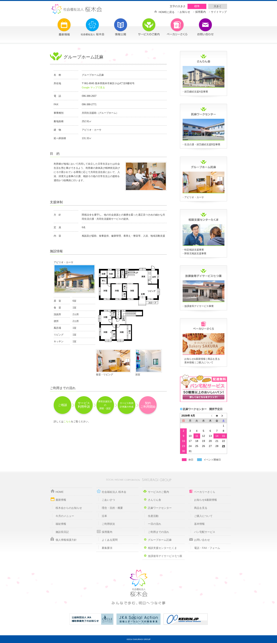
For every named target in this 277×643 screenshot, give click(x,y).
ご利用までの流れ (158, 531)
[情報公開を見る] (115, 24)
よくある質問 (110, 539)
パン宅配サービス (204, 531)
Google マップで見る (93, 87)
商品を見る (214, 358)
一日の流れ (154, 523)
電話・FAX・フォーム (207, 547)
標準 (197, 6)
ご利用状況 (108, 523)
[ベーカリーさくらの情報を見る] (203, 354)
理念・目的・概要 (112, 507)
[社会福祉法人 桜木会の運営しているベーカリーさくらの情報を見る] (171, 24)
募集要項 (107, 547)
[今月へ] (216, 415)
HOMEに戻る (166, 12)
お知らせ (185, 11)
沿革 (104, 515)
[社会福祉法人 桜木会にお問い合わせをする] (199, 24)
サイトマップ (219, 11)
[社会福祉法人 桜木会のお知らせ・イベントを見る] (58, 24)
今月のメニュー (65, 515)
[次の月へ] (223, 415)
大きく (218, 6)
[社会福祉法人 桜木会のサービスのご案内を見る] (143, 24)
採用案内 (200, 11)
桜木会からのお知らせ (69, 507)
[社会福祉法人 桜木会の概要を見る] (86, 24)
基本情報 (189, 362)
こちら (67, 421)
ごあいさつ (108, 499)
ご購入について (204, 362)
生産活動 (153, 515)
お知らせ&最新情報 (195, 358)
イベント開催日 (212, 459)
